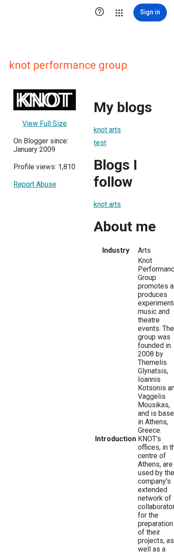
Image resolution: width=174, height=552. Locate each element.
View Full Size (44, 123)
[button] (99, 12)
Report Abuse (34, 184)
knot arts (107, 129)
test (100, 142)
